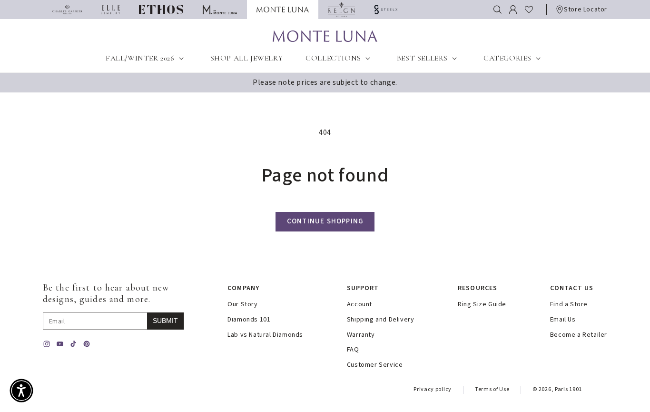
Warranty (361, 335)
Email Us (563, 319)
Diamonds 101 (248, 319)
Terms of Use (492, 389)
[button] (497, 9)
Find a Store (569, 304)
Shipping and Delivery (380, 319)
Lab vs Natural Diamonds (265, 335)
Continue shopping (325, 221)
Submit (165, 320)
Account (359, 304)
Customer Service (375, 365)
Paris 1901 (568, 389)
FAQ (353, 349)
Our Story (242, 304)
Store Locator (585, 9)
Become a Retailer (578, 335)
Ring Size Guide (482, 304)
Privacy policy (433, 389)
